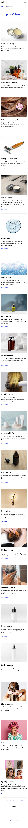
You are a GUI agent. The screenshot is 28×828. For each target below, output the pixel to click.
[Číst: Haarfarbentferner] (14, 107)
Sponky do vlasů (7, 782)
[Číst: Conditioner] (14, 498)
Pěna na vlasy (6, 277)
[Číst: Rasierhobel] (14, 146)
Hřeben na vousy (7, 550)
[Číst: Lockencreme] (14, 420)
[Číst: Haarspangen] (14, 769)
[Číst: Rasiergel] (14, 226)
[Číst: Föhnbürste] (14, 381)
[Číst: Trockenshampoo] (14, 652)
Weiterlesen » (4, 54)
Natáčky (4, 743)
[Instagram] (15, 806)
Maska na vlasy (7, 704)
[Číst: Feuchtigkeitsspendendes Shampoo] (14, 70)
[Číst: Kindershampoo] (14, 342)
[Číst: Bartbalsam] (14, 31)
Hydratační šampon (9, 83)
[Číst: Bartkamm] (14, 537)
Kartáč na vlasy (7, 394)
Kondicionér (6, 511)
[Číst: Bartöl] (14, 459)
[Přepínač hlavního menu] (25, 2)
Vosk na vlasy (6, 198)
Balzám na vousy (7, 44)
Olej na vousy (6, 472)
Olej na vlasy (6, 316)
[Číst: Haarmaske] (14, 691)
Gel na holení (6, 238)
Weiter (24, 801)
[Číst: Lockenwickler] (14, 730)
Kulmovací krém (7, 433)
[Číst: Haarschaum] (14, 265)
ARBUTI (2, 6)
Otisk (14, 819)
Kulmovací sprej (7, 626)
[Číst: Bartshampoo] (14, 574)
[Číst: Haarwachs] (14, 185)
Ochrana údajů (14, 820)
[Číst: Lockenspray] (14, 613)
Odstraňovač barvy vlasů (10, 120)
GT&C (14, 822)
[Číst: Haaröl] (14, 304)
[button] (21, 2)
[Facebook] (13, 806)
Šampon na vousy (8, 587)
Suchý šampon (7, 665)
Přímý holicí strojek (9, 159)
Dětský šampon (7, 355)
